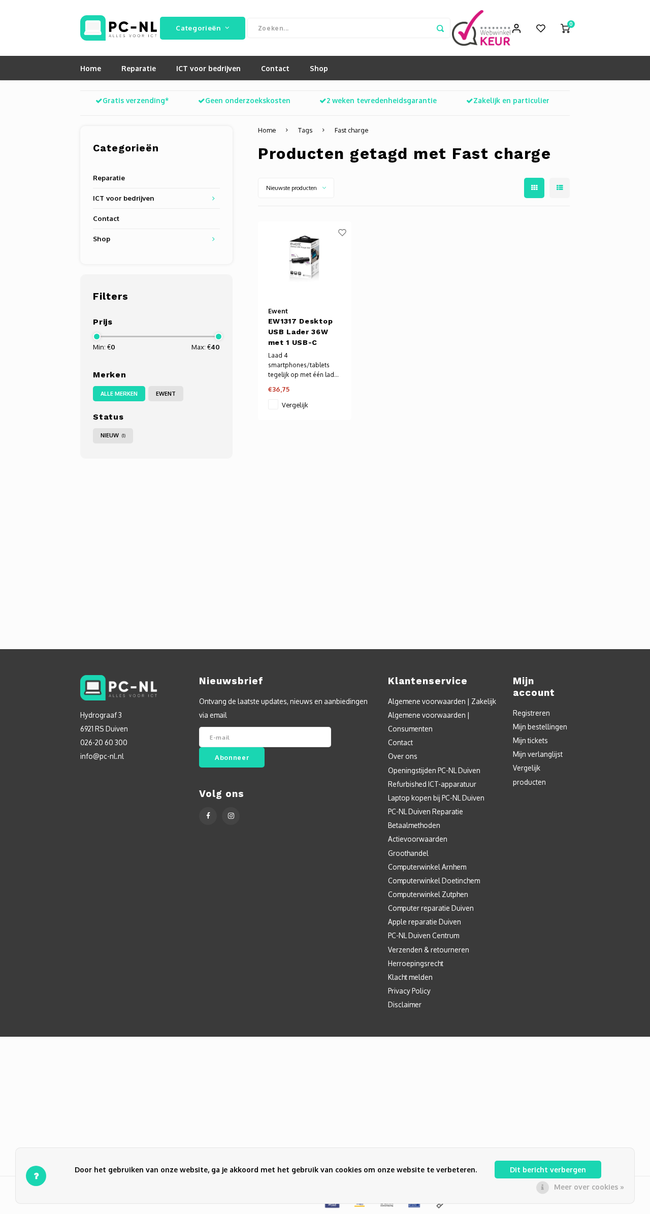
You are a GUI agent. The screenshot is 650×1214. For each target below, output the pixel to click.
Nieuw (113, 435)
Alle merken (119, 393)
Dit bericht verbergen (548, 1169)
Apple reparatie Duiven (424, 921)
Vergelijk (295, 405)
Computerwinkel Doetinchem (434, 880)
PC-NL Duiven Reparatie (425, 811)
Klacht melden (410, 977)
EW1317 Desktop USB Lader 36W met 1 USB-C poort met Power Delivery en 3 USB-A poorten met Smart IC (302, 332)
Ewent (166, 393)
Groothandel (408, 853)
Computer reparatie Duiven (431, 908)
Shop (319, 68)
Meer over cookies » (589, 1187)
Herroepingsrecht (415, 963)
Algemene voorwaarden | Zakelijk (442, 701)
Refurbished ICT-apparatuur (432, 784)
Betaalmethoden (414, 825)
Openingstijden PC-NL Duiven (434, 770)
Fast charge (351, 130)
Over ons (402, 756)
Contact (275, 68)
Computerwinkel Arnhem (427, 866)
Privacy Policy (409, 990)
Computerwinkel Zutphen (428, 894)
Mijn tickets (530, 740)
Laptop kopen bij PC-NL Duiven (436, 797)
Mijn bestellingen (540, 726)
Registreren (531, 713)
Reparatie (138, 68)
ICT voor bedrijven (208, 68)
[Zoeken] (440, 28)
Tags (305, 130)
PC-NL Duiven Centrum (423, 935)
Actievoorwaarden (417, 839)
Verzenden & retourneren (428, 949)
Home (90, 68)
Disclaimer (404, 1004)
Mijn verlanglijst (538, 754)
